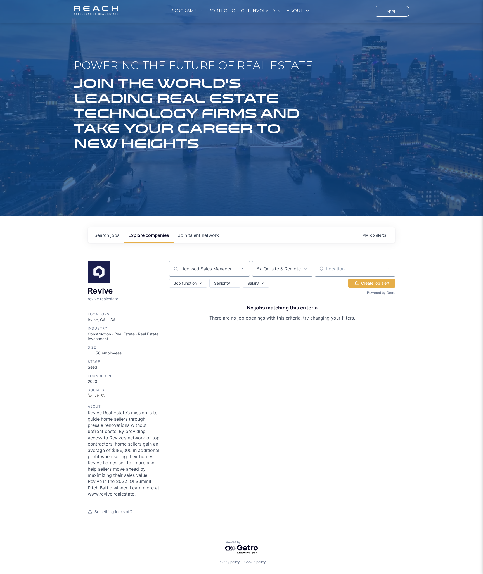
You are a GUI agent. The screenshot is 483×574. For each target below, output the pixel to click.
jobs (106, 235)
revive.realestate (103, 298)
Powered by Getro (381, 292)
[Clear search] (242, 269)
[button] (188, 283)
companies (148, 235)
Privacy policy (228, 562)
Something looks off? (113, 511)
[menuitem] (186, 11)
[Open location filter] (388, 269)
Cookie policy (255, 562)
